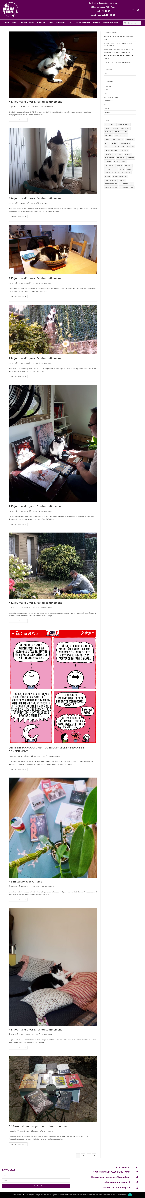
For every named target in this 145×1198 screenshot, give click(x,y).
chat (107, 143)
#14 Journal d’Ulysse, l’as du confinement (35, 358)
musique (128, 165)
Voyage (122, 180)
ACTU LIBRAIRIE (39, 756)
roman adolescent (120, 176)
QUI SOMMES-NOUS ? (111, 23)
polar (129, 169)
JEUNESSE (107, 109)
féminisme (121, 158)
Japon (124, 162)
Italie (116, 162)
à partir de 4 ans (126, 184)
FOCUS (14, 23)
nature (107, 169)
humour (108, 162)
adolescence (110, 124)
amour (115, 128)
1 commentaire (47, 107)
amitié (107, 128)
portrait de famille (112, 173)
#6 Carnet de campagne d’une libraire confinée (39, 1126)
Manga (119, 165)
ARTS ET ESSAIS (108, 101)
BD (105, 105)
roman (107, 176)
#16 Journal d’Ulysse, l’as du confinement (35, 198)
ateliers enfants (121, 132)
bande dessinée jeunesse (114, 139)
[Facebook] (133, 10)
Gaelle (13, 1131)
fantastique (109, 158)
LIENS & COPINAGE (83, 23)
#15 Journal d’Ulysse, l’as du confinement (35, 278)
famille (128, 154)
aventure (108, 136)
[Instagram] (138, 10)
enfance (125, 150)
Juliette (13, 107)
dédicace (130, 147)
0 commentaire (45, 203)
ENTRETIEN (107, 86)
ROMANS (107, 112)
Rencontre (126, 173)
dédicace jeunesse (111, 150)
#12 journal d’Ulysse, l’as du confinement (35, 602)
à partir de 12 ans (126, 187)
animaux (108, 132)
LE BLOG (96, 23)
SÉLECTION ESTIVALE (45, 23)
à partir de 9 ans (111, 187)
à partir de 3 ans (111, 184)
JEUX (70, 23)
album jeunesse (123, 124)
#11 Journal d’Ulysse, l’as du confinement (35, 1029)
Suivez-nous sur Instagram (116, 1187)
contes (107, 147)
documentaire (119, 147)
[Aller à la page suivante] (94, 1155)
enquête (108, 154)
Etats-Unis (118, 154)
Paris (122, 169)
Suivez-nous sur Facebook (117, 1182)
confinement (125, 143)
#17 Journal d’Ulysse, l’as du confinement (35, 101)
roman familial (110, 180)
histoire (131, 158)
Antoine (14, 887)
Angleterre (125, 128)
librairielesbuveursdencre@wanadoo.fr (110, 1177)
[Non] (142, 1195)
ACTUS (6, 23)
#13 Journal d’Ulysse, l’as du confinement (35, 506)
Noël (115, 169)
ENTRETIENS (60, 23)
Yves (12, 203)
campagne (130, 139)
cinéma (114, 143)
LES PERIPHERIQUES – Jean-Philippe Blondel (117, 62)
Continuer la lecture (19, 119)
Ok (130, 1195)
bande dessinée (120, 136)
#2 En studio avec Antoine (25, 881)
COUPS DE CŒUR (27, 23)
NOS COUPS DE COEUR (111, 98)
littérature (109, 165)
